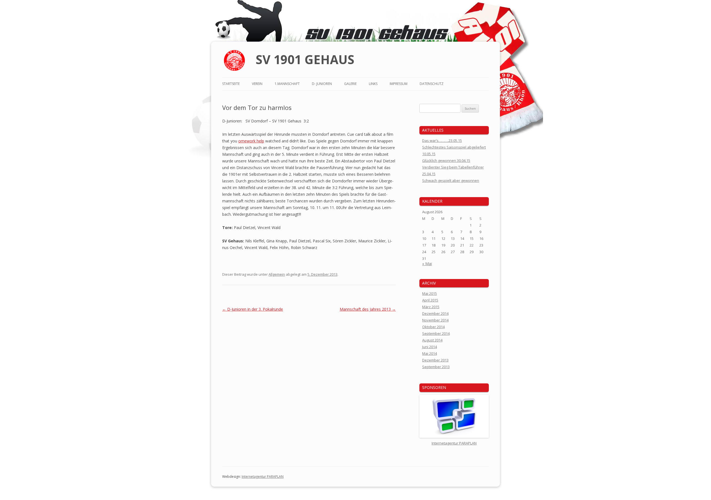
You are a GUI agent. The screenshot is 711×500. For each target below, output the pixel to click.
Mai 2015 (429, 293)
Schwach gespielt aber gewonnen (450, 180)
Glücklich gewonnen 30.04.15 (446, 160)
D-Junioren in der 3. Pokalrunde (252, 309)
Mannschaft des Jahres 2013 (368, 309)
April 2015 (430, 300)
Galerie (350, 83)
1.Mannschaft (287, 83)
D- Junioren (322, 83)
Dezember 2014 (435, 313)
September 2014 (436, 333)
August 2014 (432, 340)
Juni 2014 (429, 346)
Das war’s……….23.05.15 (442, 140)
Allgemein (277, 274)
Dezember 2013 (435, 360)
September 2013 (436, 366)
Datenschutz (432, 83)
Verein (257, 83)
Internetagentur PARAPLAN (263, 476)
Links (373, 83)
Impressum (398, 83)
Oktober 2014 (433, 326)
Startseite (231, 83)
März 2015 (430, 306)
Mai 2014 (429, 353)
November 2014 (435, 320)
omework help (251, 141)
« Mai (427, 263)
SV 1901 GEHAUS (305, 59)
